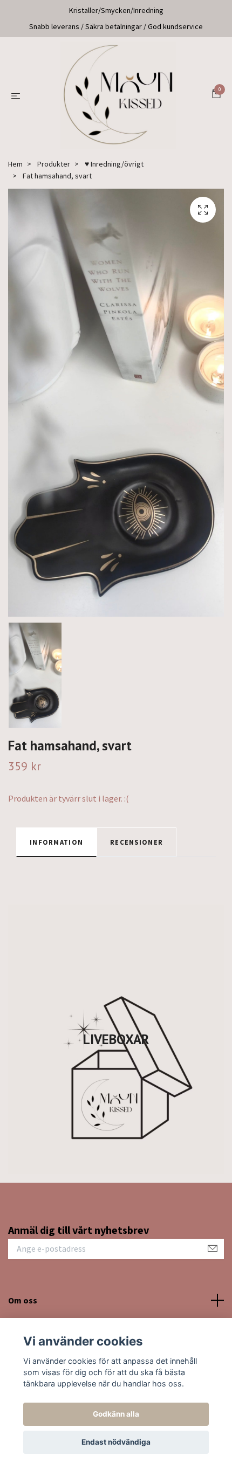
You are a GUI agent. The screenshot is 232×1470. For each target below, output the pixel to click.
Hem (15, 164)
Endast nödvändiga (116, 1442)
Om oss (22, 1300)
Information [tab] (56, 842)
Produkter (53, 164)
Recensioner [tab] (136, 842)
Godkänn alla (116, 1414)
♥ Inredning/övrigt (114, 164)
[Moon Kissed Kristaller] (118, 95)
